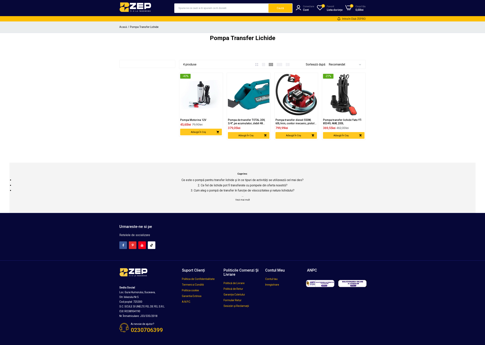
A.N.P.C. (186, 301)
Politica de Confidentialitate (198, 278)
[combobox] (222, 8)
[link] (218, 77)
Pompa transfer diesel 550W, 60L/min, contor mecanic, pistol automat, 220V (294, 121)
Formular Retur (233, 300)
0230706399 (147, 330)
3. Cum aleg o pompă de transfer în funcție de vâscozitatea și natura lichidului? (242, 190)
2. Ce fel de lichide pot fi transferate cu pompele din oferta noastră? (242, 185)
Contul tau (271, 278)
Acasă (123, 26)
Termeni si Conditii (193, 284)
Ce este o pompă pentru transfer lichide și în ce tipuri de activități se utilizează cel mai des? (242, 180)
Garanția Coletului (234, 294)
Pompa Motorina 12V (193, 119)
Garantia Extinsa (191, 296)
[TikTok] (151, 245)
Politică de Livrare (234, 283)
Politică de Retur (233, 288)
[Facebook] (123, 245)
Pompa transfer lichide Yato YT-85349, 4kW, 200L (342, 121)
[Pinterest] (132, 245)
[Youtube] (142, 245)
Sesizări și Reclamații (236, 305)
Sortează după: (316, 64)
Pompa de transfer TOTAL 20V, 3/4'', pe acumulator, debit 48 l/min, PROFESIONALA (246, 121)
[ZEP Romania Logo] (135, 8)
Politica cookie (190, 290)
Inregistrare (272, 284)
